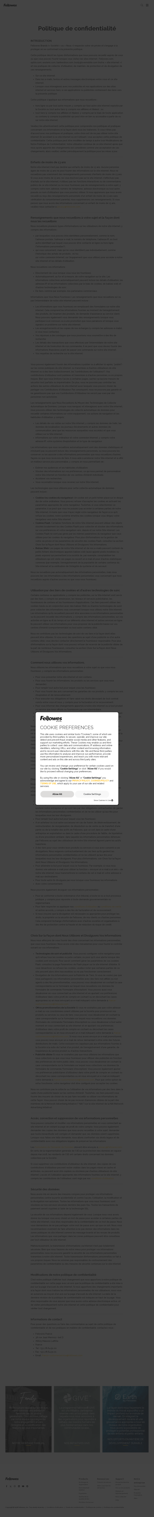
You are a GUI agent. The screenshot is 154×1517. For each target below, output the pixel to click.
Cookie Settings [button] (92, 794)
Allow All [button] (57, 794)
